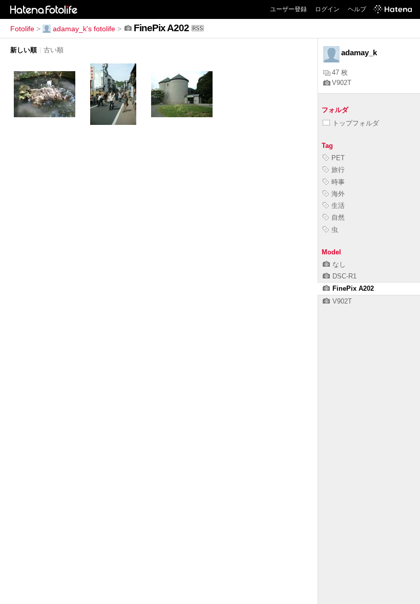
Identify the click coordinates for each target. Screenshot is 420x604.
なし (339, 264)
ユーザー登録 (288, 9)
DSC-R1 (344, 276)
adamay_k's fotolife (84, 29)
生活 (338, 205)
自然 (338, 217)
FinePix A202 (353, 288)
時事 (338, 182)
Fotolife (22, 29)
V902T (341, 83)
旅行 (338, 170)
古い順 (54, 50)
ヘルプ (357, 9)
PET (338, 158)
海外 (338, 194)
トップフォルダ (355, 123)
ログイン (327, 9)
